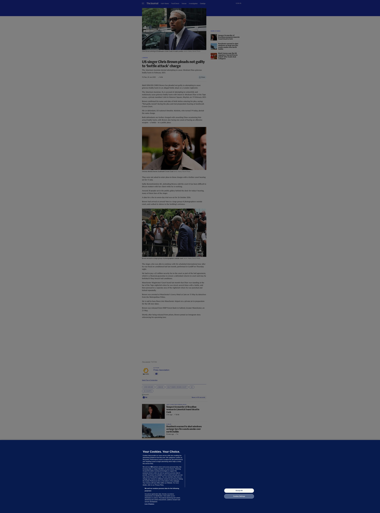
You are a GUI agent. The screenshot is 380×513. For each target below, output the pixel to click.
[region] (190, 476)
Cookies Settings (239, 496)
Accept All (239, 490)
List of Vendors (149, 504)
